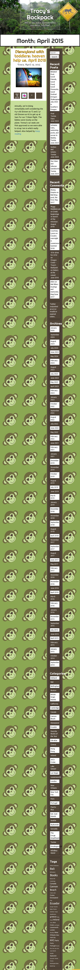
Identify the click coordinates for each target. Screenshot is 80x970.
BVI (54, 878)
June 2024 (55, 352)
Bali (52, 682)
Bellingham (55, 686)
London (54, 781)
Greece (53, 744)
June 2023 (55, 378)
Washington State (54, 963)
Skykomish (55, 825)
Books (54, 875)
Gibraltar (54, 740)
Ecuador (54, 727)
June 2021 (55, 443)
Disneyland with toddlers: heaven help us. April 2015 (29, 55)
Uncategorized (56, 846)
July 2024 (54, 348)
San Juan (54, 948)
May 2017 (54, 564)
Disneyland (55, 723)
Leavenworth (56, 777)
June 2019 (55, 491)
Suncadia (54, 829)
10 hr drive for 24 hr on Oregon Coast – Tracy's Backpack (55, 260)
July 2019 (54, 487)
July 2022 (54, 424)
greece (53, 917)
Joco (51, 922)
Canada (53, 712)
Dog (51, 900)
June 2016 (55, 588)
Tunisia (53, 842)
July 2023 (54, 374)
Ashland (54, 678)
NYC (52, 940)
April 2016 (55, 592)
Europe (51, 906)
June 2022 (55, 428)
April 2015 (55, 638)
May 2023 (54, 382)
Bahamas (56, 865)
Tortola (56, 958)
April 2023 (55, 386)
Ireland (53, 755)
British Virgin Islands (53, 696)
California (54, 704)
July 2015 (54, 630)
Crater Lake (53, 893)
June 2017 (55, 560)
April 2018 (55, 536)
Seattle (53, 820)
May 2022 (54, 432)
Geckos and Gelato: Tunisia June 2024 (55, 152)
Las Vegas (54, 773)
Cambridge (55, 708)
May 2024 (54, 356)
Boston (53, 690)
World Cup (52, 966)
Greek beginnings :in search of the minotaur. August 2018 (55, 219)
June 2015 (55, 634)
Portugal (54, 803)
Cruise (52, 895)
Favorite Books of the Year (54, 733)
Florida (55, 909)
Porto (52, 943)
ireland (56, 919)
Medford (52, 932)
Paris (52, 799)
